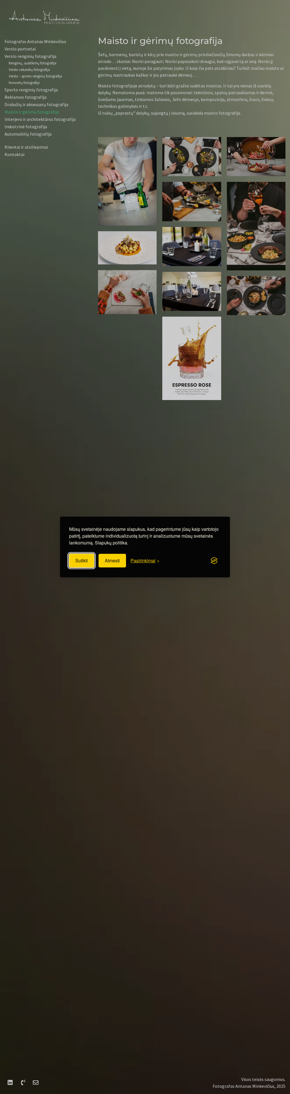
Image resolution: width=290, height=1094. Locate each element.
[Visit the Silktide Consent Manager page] (214, 560)
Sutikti (81, 560)
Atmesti (112, 560)
